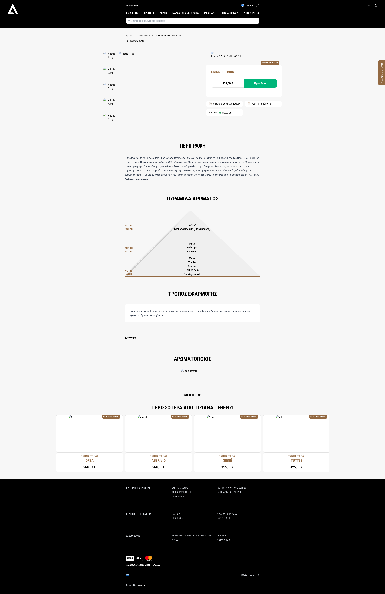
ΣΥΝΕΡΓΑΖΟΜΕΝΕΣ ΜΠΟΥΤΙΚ (229, 492)
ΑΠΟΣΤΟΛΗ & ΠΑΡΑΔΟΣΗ (227, 514)
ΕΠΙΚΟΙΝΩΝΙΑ (132, 5)
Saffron (192, 224)
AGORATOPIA (134, 565)
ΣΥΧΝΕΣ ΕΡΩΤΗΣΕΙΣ (225, 518)
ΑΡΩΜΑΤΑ (149, 13)
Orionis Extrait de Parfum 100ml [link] (168, 35)
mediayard (141, 585)
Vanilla (192, 262)
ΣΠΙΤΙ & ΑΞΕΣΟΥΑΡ (228, 13)
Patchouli (192, 251)
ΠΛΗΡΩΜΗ (176, 514)
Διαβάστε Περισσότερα (136, 179)
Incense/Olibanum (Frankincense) (192, 229)
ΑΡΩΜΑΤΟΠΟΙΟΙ (223, 540)
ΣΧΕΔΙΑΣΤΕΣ (132, 13)
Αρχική (129, 35)
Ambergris (192, 247)
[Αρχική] (67, 9)
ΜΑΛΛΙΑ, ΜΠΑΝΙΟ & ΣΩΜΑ (185, 13)
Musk (192, 243)
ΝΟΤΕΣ (175, 540)
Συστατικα (130, 338)
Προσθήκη (260, 83)
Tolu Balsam (192, 270)
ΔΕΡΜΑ (163, 13)
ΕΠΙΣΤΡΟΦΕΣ (177, 518)
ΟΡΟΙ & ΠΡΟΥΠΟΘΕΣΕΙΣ (182, 492)
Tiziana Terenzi (143, 35)
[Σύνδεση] (257, 5)
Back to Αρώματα (136, 41)
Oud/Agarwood (192, 274)
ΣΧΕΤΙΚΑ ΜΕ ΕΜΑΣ (180, 488)
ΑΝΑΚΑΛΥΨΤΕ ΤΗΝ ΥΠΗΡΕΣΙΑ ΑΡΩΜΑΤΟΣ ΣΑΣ (191, 535)
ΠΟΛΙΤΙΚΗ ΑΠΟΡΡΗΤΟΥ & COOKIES (231, 488)
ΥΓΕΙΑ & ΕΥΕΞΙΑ (251, 13)
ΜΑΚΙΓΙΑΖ (209, 13)
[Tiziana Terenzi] (226, 56)
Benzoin (192, 266)
